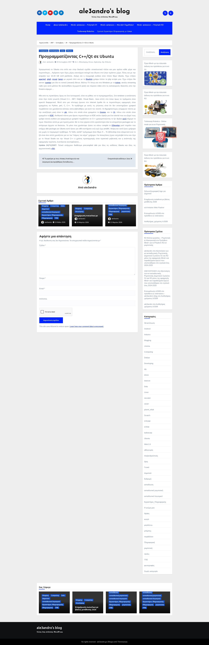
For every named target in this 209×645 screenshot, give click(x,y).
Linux (62, 51)
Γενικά (146, 467)
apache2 (42, 79)
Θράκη (146, 513)
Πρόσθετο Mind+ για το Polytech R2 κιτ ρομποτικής (155, 242)
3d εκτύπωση (149, 323)
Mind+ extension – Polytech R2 (150, 25)
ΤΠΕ (56, 218)
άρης (146, 462)
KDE (52, 115)
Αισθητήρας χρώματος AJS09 (156, 221)
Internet (147, 381)
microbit (147, 398)
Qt (114, 112)
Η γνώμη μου (149, 508)
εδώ (53, 148)
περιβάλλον (148, 537)
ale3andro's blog (104, 11)
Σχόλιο (42, 245)
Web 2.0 (147, 444)
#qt (103, 62)
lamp (60, 79)
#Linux (90, 62)
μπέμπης (147, 531)
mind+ (146, 404)
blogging (45, 206)
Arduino (147, 335)
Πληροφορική (47, 218)
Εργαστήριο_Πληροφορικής (52, 215)
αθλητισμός (148, 450)
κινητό (146, 519)
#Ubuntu (108, 62)
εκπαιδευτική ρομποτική (153, 490)
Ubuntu (69, 51)
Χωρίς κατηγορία (151, 571)
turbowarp (148, 433)
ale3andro (50, 62)
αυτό (124, 119)
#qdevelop (97, 62)
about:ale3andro (61, 25)
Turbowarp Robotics (85, 31)
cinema (147, 346)
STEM (146, 427)
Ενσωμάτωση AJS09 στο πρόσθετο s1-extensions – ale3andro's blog (154, 293)
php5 (49, 79)
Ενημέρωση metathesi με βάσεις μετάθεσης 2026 (86, 216)
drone (146, 375)
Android (147, 329)
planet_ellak (149, 410)
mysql (54, 79)
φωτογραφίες (149, 565)
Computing (43, 51)
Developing (54, 51)
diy (145, 369)
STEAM (147, 421)
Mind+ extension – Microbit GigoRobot (117, 25)
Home (48, 25)
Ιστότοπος (43, 299)
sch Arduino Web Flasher (154, 208)
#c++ (76, 62)
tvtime (117, 83)
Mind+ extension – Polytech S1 (84, 25)
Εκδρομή (147, 479)
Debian (147, 358)
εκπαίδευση (148, 485)
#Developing (83, 62)
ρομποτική (126, 211)
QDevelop (116, 125)
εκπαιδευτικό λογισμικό (51, 212)
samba (48, 83)
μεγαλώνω (148, 525)
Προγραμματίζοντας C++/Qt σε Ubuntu (76, 56)
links (62, 206)
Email (42, 289)
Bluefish (89, 79)
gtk (65, 112)
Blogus (111, 642)
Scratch (147, 415)
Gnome (103, 112)
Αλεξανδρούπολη (151, 456)
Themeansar (122, 642)
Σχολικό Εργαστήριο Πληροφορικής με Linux (114, 31)
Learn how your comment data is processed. (87, 326)
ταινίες (146, 554)
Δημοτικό (45, 209)
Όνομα (42, 278)
